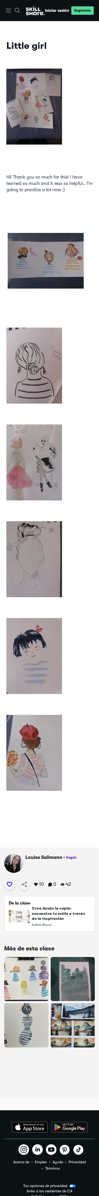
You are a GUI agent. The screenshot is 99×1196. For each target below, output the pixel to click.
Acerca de (21, 1162)
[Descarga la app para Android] (69, 1127)
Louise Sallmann (43, 857)
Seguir (71, 857)
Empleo (41, 1162)
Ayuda (58, 1162)
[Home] (35, 10)
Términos (52, 1168)
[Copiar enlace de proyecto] (24, 884)
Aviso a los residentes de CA (49, 1191)
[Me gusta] (9, 884)
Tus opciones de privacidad (45, 1186)
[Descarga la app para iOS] (30, 1127)
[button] (8, 10)
